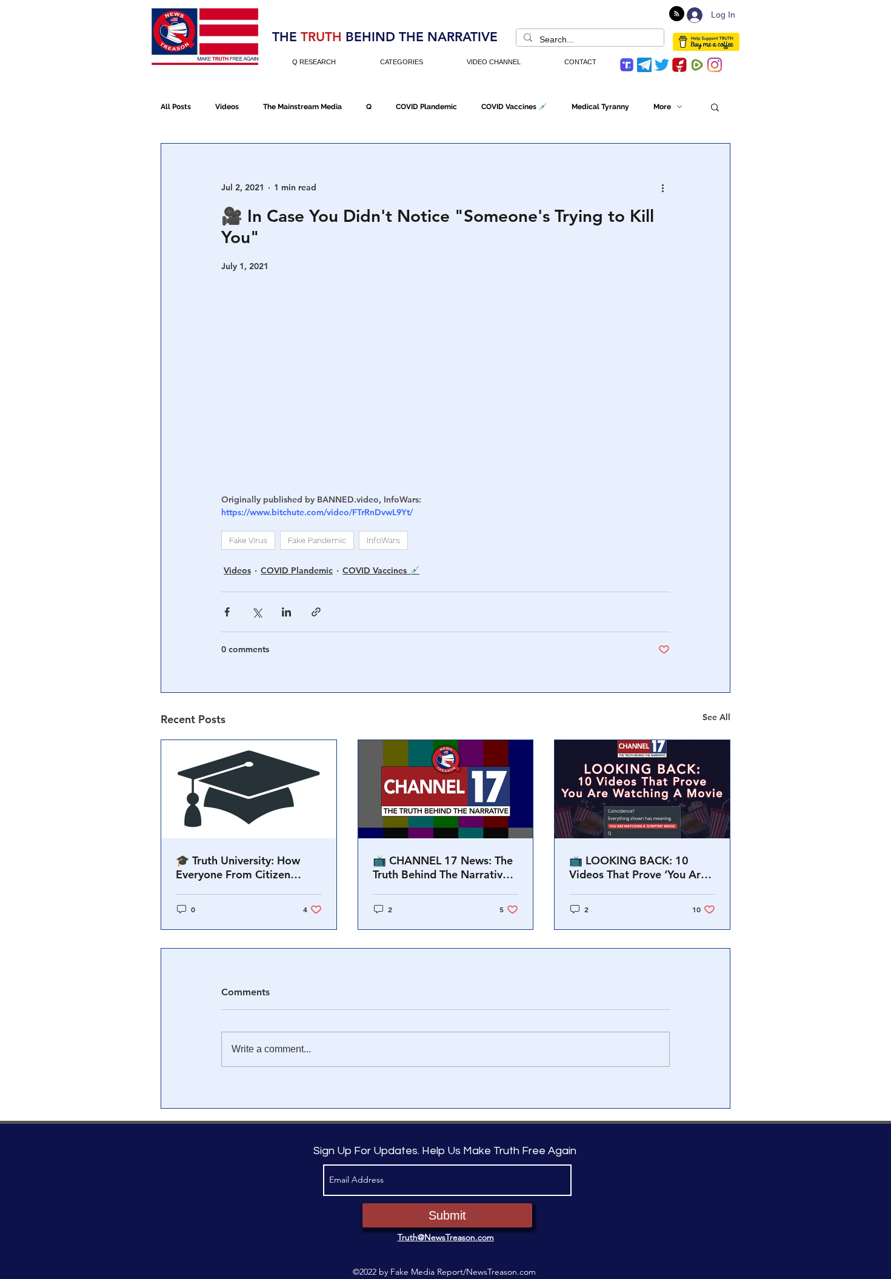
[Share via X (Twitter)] (256, 612)
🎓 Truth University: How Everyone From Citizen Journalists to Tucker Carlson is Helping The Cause (248, 867)
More (662, 106)
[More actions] (662, 187)
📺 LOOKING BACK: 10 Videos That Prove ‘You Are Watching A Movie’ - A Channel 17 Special (638, 867)
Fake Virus (248, 540)
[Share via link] (316, 612)
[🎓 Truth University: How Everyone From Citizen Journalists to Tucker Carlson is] (248, 789)
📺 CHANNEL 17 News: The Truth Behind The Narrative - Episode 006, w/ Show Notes (444, 867)
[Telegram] (644, 65)
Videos (227, 106)
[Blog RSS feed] (676, 14)
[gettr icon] (679, 65)
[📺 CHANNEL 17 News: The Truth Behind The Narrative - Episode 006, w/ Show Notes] (445, 789)
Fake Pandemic (317, 540)
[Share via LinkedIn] (286, 612)
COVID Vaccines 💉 (514, 106)
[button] (715, 107)
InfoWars (383, 540)
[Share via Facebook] (227, 612)
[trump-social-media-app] (626, 65)
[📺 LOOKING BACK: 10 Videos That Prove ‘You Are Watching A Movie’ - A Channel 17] (642, 789)
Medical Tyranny (600, 106)
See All (716, 717)
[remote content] (445, 383)
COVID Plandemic (426, 106)
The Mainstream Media (302, 106)
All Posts (176, 106)
